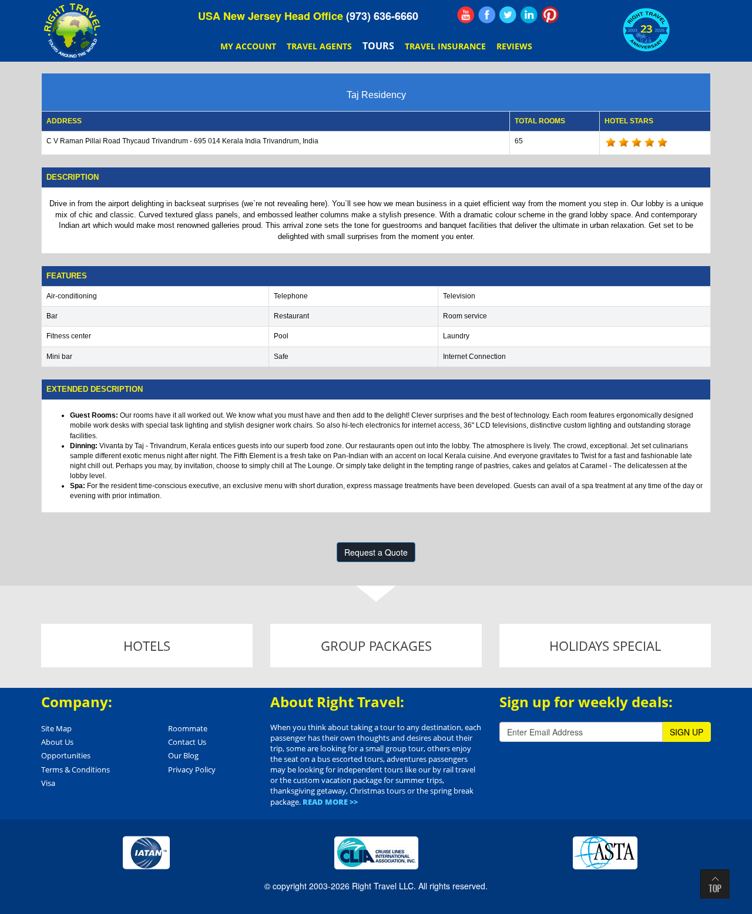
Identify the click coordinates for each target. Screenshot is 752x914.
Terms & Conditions (75, 769)
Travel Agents (319, 46)
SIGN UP (686, 732)
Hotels (146, 645)
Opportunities (65, 755)
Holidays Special (605, 645)
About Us (57, 742)
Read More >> (330, 802)
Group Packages (376, 645)
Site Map (56, 728)
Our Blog (183, 755)
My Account (248, 46)
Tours (378, 45)
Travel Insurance (445, 46)
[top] (715, 884)
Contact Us (187, 742)
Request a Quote (376, 552)
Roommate (187, 728)
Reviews (514, 46)
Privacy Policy (192, 769)
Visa (48, 783)
